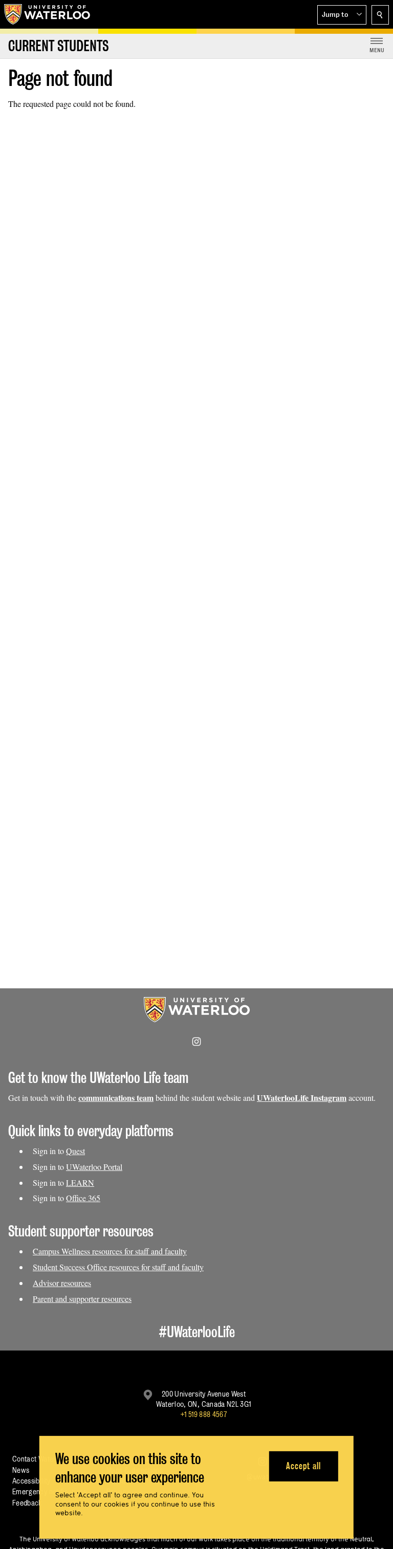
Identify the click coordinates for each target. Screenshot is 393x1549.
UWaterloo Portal (94, 1166)
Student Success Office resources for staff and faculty (118, 1267)
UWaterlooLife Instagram (301, 1097)
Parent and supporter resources (82, 1298)
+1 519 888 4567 (203, 1414)
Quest (75, 1150)
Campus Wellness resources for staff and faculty (110, 1251)
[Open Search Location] (380, 15)
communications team (116, 1097)
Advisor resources (62, 1282)
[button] (342, 15)
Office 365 (83, 1197)
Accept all (303, 1466)
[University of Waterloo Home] (47, 14)
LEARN (80, 1182)
